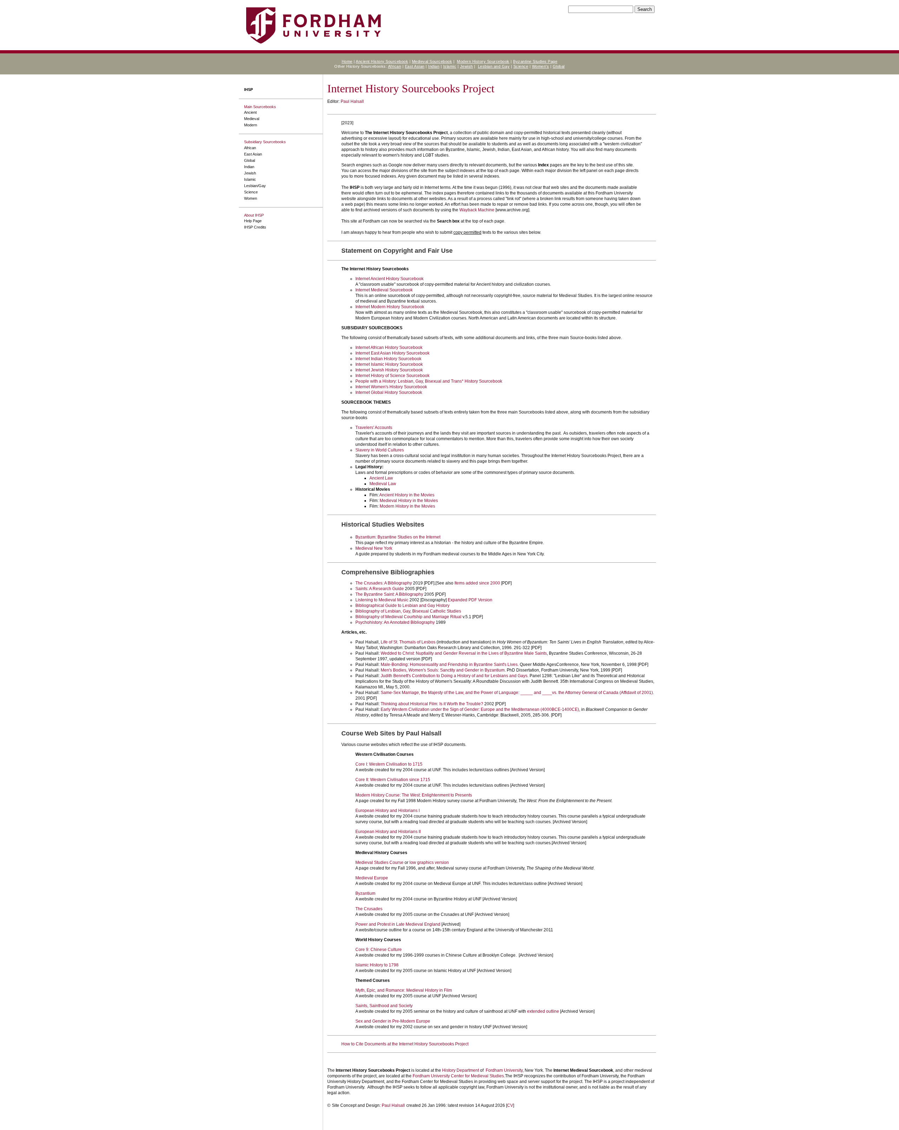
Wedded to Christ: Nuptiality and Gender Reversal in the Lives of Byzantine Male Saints (464, 653)
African (394, 66)
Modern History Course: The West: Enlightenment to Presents (413, 795)
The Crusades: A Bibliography (383, 583)
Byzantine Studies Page (535, 61)
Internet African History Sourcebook (388, 347)
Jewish (466, 66)
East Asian (415, 66)
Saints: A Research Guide (379, 588)
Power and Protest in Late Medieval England (397, 924)
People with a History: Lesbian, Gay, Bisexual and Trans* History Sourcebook (428, 381)
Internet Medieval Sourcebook (384, 290)
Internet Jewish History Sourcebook (389, 370)
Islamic (450, 66)
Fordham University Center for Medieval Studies (458, 1075)
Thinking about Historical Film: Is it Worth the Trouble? (432, 703)
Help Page (253, 221)
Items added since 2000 (477, 583)
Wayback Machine (476, 209)
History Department (460, 1070)
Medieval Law (382, 483)
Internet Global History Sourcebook (388, 392)
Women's (540, 66)
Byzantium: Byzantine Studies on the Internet (397, 537)
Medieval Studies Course (379, 862)
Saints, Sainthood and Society (384, 1005)
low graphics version (429, 862)
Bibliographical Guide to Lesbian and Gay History (402, 605)
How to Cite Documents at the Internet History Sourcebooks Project (404, 1044)
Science (521, 66)
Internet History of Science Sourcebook (392, 375)
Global (559, 66)
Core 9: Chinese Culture (378, 949)
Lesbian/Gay (255, 186)
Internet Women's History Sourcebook (391, 386)
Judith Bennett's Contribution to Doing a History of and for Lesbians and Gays (454, 675)
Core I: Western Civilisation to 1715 (388, 764)
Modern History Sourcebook (483, 61)
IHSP (248, 89)
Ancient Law (381, 478)
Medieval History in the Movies (409, 500)
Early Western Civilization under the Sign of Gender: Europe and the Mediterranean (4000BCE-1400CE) (480, 709)
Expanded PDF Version (470, 599)
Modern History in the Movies (407, 506)
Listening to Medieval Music (381, 599)
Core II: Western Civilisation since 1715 (392, 779)
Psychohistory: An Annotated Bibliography (395, 622)
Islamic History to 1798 (377, 965)
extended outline (543, 1011)
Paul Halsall (352, 101)
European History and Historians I (387, 810)
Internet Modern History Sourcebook (389, 306)
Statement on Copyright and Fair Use (397, 250)
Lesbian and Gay (494, 66)
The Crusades (368, 908)
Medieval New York (373, 548)
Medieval (251, 119)
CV (510, 1105)
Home (347, 61)
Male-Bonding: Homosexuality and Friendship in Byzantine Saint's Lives (449, 664)
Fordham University (504, 1070)
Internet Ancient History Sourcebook (389, 278)
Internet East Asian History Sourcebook (392, 353)
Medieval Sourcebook (432, 61)
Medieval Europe (371, 877)
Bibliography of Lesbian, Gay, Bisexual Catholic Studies (408, 611)
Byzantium (365, 893)
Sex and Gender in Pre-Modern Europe (392, 1021)
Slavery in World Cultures (379, 450)
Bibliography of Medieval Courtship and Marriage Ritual (408, 616)
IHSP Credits (255, 227)
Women (250, 198)
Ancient (250, 112)
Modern (250, 125)
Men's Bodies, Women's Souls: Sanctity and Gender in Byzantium (443, 670)
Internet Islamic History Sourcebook (389, 364)
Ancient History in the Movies (406, 495)
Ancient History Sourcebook (382, 61)
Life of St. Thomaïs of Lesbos (408, 642)
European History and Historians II (388, 831)
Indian (433, 66)
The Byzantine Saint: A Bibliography (389, 594)
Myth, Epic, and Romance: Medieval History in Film (403, 990)
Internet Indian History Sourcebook (388, 358)
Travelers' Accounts (373, 427)
